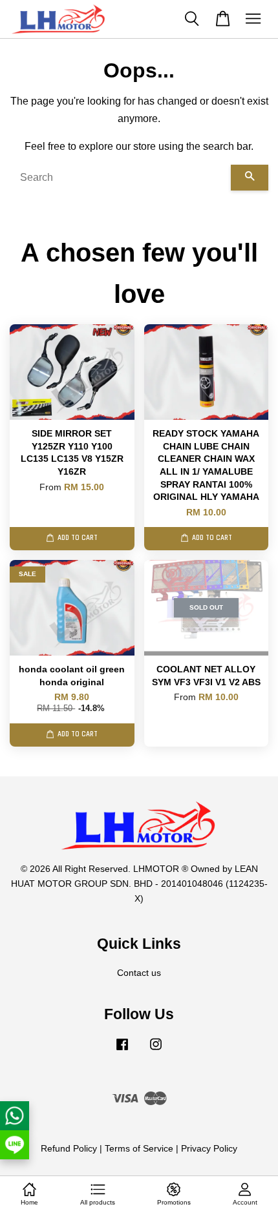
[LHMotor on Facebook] (122, 1050)
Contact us (139, 973)
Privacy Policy (209, 1149)
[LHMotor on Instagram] (156, 1050)
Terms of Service (139, 1149)
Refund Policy (69, 1149)
